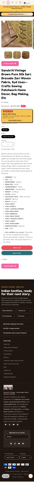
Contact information (17, 477)
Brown (5, 129)
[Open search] (31, 476)
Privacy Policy (8, 350)
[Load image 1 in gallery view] (8, 55)
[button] (4, 3)
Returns (6, 357)
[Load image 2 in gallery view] (17, 55)
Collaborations (8, 373)
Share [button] (5, 259)
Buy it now (17, 253)
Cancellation (8, 354)
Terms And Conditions (11, 347)
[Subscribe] (27, 436)
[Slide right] (32, 55)
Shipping (3, 123)
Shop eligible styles (15, 120)
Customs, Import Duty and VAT (14, 360)
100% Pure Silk (8, 136)
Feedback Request (10, 377)
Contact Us (7, 370)
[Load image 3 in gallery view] (25, 55)
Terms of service (17, 474)
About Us (7, 344)
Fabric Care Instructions (11, 364)
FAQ (5, 367)
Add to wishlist (9, 63)
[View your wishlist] (16, 3)
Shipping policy (28, 474)
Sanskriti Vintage (14, 471)
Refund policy (25, 471)
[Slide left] (2, 55)
